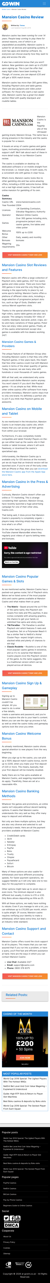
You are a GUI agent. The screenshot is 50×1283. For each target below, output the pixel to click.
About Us (7, 1236)
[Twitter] (6, 1218)
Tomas (22, 25)
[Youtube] (18, 1218)
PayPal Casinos (9, 1183)
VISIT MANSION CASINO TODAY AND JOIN (25, 255)
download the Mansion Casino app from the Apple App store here (25, 471)
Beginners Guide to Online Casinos (17, 1205)
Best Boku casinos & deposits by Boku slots (24, 1101)
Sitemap (6, 1253)
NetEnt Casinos (9, 1188)
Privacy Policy (9, 1242)
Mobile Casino (6, 9)
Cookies (6, 1248)
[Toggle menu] (44, 3)
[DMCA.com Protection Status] (11, 1224)
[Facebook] (12, 1218)
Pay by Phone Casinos (12, 1200)
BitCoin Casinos (9, 1194)
